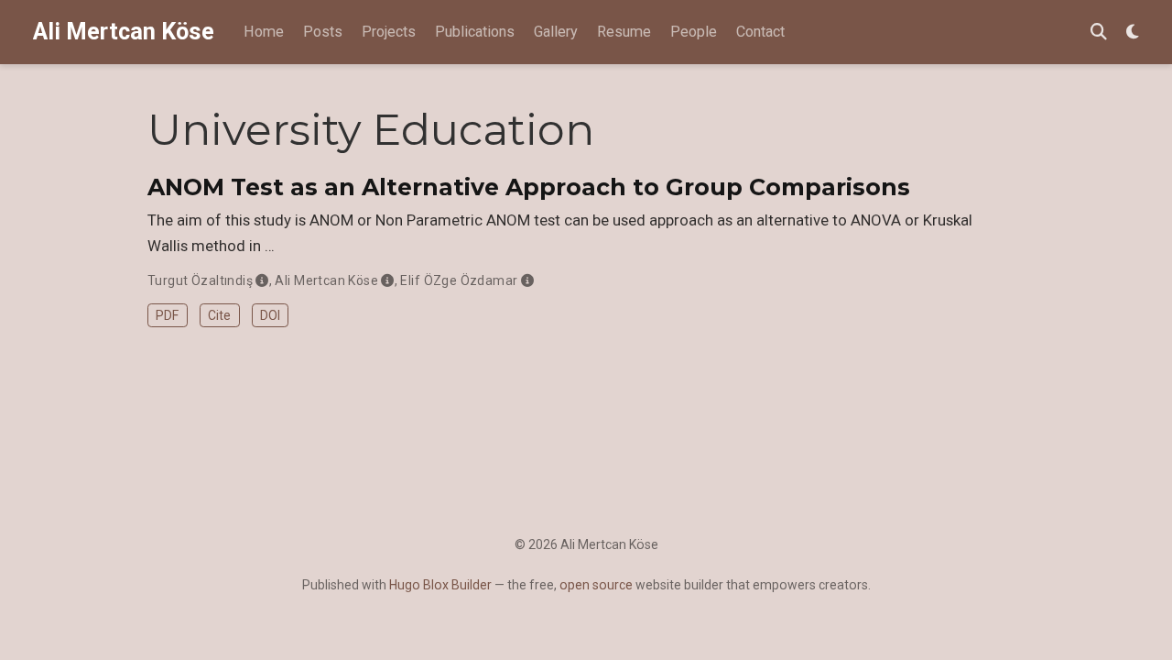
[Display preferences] (1132, 32)
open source (596, 585)
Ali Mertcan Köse (123, 31)
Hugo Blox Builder (440, 585)
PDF (167, 315)
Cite (219, 315)
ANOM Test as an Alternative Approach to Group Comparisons (528, 187)
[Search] (1099, 32)
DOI (270, 315)
